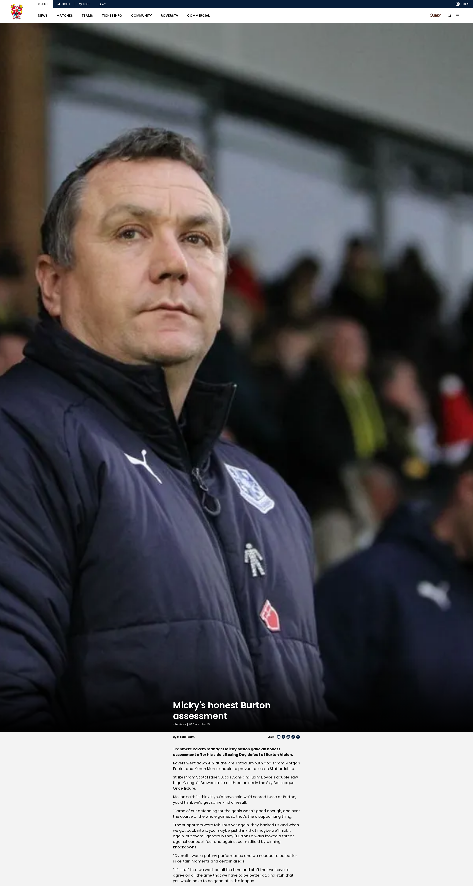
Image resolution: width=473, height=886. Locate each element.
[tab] (43, 4)
